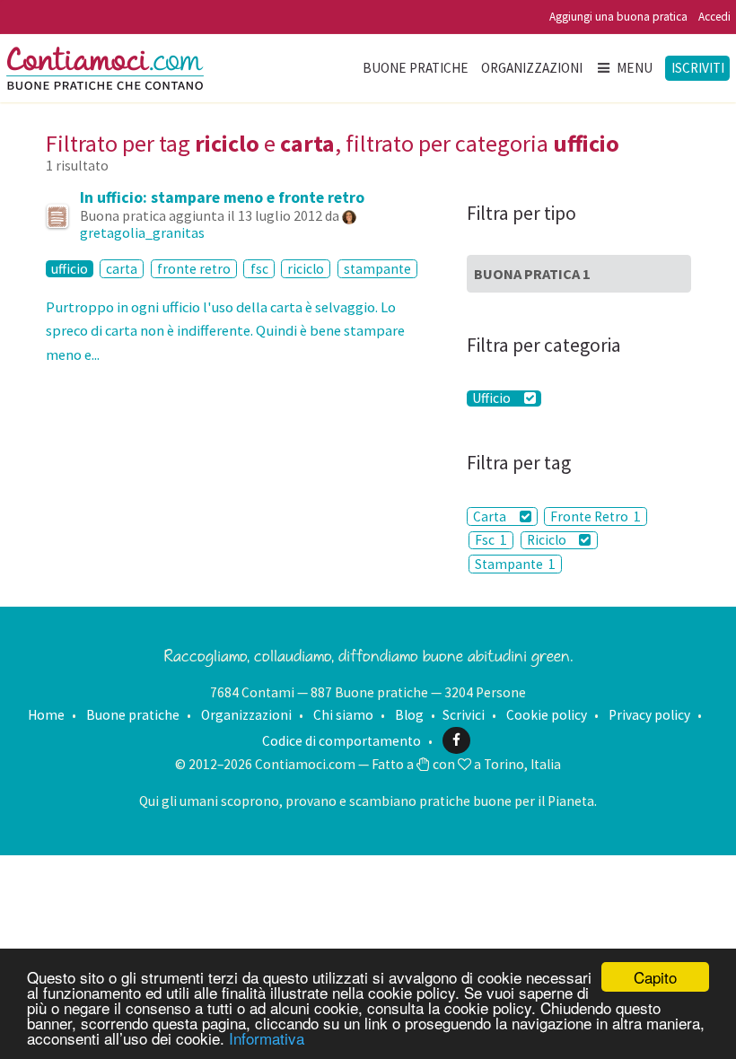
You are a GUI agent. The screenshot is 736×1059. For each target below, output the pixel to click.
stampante (377, 268)
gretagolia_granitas (142, 232)
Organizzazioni (532, 67)
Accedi (714, 16)
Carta (491, 516)
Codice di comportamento (341, 739)
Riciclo (548, 539)
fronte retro (194, 268)
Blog (409, 714)
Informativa (266, 1038)
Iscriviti (697, 67)
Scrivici (463, 714)
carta (121, 268)
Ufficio (492, 398)
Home (46, 714)
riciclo (305, 268)
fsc (259, 268)
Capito (655, 977)
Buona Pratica (532, 274)
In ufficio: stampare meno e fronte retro (222, 197)
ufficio (69, 268)
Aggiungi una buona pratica (618, 16)
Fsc (491, 539)
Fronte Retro (595, 516)
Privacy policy (649, 714)
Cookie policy (546, 714)
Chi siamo (343, 714)
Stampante (515, 564)
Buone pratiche (416, 67)
